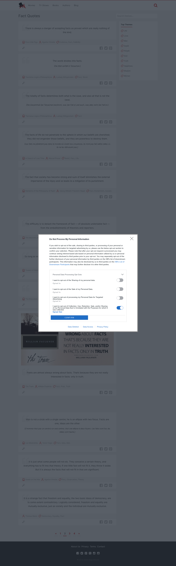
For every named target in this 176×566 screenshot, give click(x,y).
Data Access (88, 327)
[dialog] (88, 283)
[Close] (132, 239)
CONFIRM (69, 318)
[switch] (120, 280)
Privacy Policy (102, 327)
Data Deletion (73, 327)
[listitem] (88, 274)
